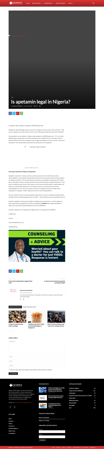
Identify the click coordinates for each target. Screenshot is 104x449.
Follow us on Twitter (44, 420)
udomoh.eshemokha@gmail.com (23, 402)
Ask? (14, 8)
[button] (93, 3)
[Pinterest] (17, 113)
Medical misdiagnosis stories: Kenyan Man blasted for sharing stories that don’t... (56, 389)
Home (28, 3)
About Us (11, 421)
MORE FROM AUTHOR (29, 307)
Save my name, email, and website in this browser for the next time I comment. (31, 369)
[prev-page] (10, 331)
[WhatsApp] (21, 113)
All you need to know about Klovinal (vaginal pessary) (55, 396)
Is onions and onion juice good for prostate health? (54, 282)
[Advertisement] (52, 22)
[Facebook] (10, 113)
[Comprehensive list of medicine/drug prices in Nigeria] (43, 405)
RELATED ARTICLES (15, 307)
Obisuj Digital (29, 447)
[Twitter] (14, 113)
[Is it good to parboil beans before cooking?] (17, 317)
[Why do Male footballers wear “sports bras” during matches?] (56, 317)
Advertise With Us (13, 428)
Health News (48, 3)
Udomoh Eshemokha (17, 106)
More (70, 3)
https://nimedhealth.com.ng (26, 292)
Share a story (12, 431)
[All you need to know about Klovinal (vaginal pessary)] (43, 397)
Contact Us (11, 426)
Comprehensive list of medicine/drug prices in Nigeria (54, 405)
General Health (60, 3)
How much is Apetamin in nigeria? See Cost (20, 282)
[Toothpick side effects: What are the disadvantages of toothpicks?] (37, 317)
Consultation (12, 433)
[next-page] (12, 331)
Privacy (10, 423)
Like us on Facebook (44, 417)
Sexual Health (36, 3)
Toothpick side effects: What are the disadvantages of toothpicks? (36, 325)
